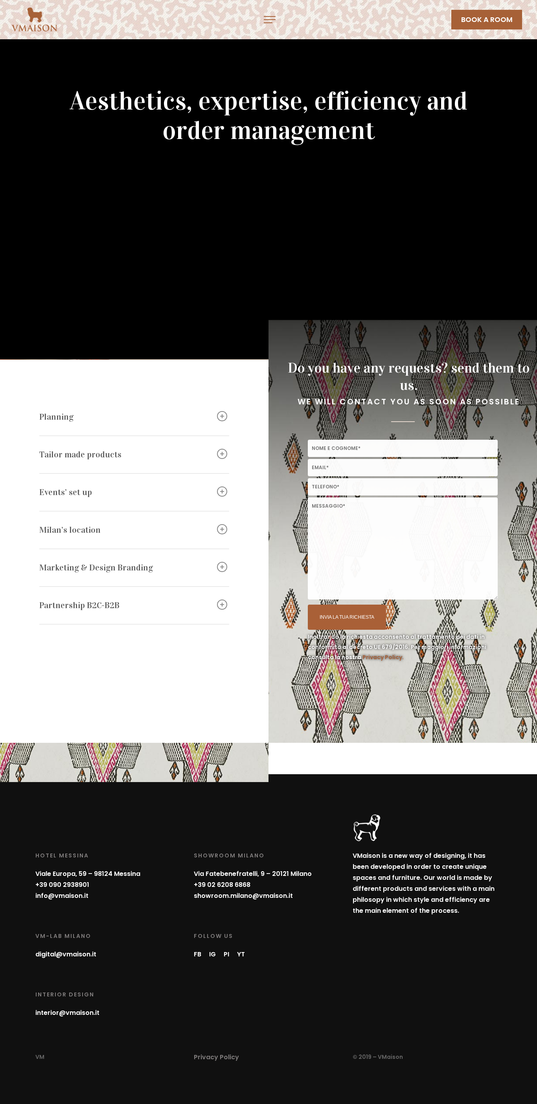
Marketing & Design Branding (96, 567)
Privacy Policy (216, 1057)
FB (197, 954)
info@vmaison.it (61, 895)
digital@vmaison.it (65, 954)
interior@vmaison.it (67, 1012)
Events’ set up (65, 492)
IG (212, 954)
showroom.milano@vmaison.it (243, 895)
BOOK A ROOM (487, 19)
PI (226, 954)
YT (241, 954)
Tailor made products (80, 454)
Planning (56, 416)
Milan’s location (70, 530)
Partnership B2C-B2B (79, 605)
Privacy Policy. (383, 657)
